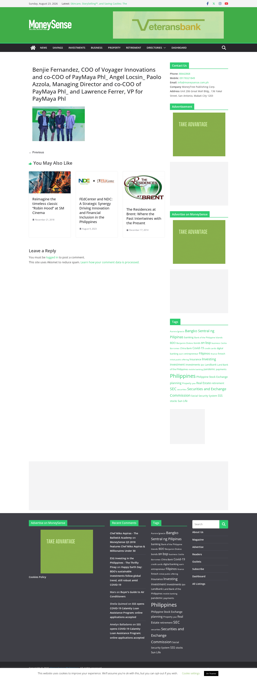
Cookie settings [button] (191, 673)
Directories (154, 47)
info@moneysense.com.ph (193, 82)
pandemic (209, 369)
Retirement (133, 47)
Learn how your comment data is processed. (110, 262)
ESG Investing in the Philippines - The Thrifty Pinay (124, 563)
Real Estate (203, 383)
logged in (52, 257)
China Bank (186, 348)
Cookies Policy (37, 577)
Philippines (183, 375)
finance (214, 354)
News (43, 47)
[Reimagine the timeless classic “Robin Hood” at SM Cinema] (50, 174)
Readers (197, 554)
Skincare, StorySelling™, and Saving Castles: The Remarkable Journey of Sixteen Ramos (99, 5)
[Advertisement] (199, 184)
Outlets (196, 561)
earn (181, 353)
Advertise (198, 547)
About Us (197, 532)
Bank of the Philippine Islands (208, 337)
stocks (173, 401)
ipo (202, 364)
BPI (203, 343)
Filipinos (204, 353)
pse (194, 383)
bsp (208, 343)
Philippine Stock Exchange (212, 376)
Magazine (198, 539)
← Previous (36, 152)
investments (192, 364)
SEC (173, 388)
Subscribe (198, 569)
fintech (221, 353)
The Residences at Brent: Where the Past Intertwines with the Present (143, 216)
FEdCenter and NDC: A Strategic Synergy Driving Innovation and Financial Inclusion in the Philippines (95, 210)
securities (182, 389)
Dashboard (179, 47)
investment (177, 364)
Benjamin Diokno (184, 343)
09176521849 (187, 78)
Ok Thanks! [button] (211, 673)
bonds (197, 343)
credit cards (210, 348)
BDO (173, 343)
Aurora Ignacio (177, 331)
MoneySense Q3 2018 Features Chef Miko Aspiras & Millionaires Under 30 (127, 546)
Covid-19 (198, 348)
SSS (220, 396)
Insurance (195, 359)
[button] (164, 47)
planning (175, 383)
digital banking (171, 564)
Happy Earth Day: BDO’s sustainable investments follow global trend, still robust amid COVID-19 (126, 575)
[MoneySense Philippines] (33, 48)
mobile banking (196, 369)
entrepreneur (191, 353)
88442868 (184, 73)
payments (221, 369)
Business (96, 47)
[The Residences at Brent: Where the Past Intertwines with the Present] (144, 174)
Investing (209, 359)
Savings (58, 47)
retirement (218, 383)
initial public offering (179, 359)
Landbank (210, 364)
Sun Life (182, 401)
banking (189, 337)
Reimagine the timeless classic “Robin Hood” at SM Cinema (48, 206)
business (216, 343)
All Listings (198, 583)
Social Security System (204, 395)
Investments (77, 47)
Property (114, 47)
